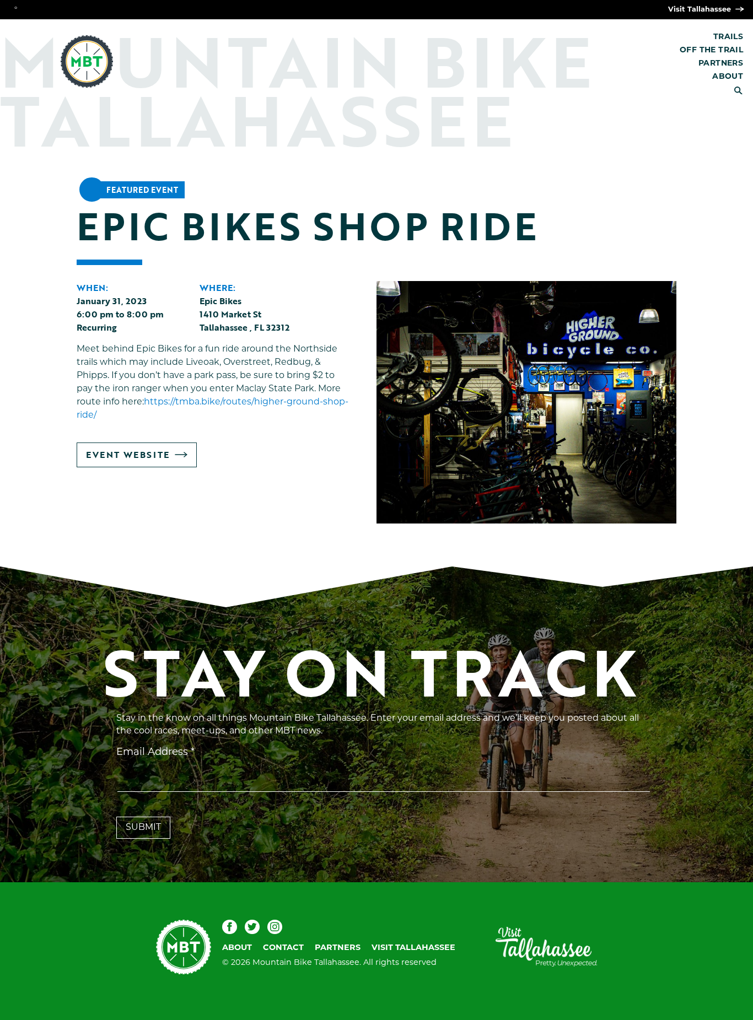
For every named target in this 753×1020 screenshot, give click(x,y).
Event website (127, 457)
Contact (283, 948)
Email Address (155, 753)
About (727, 77)
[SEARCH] (743, 90)
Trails (728, 37)
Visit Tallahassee (700, 9)
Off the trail (711, 50)
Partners (720, 64)
